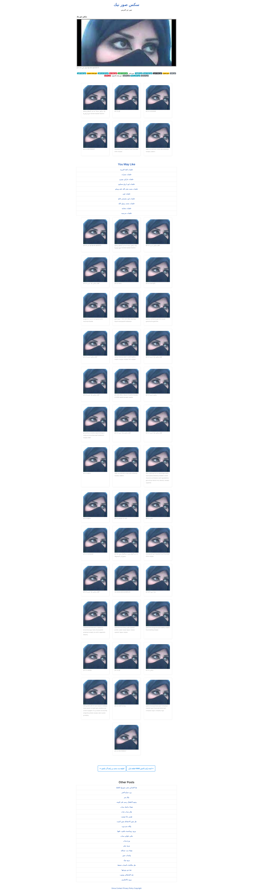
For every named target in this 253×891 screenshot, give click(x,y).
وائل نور (126, 797)
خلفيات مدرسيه (126, 213)
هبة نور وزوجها (126, 870)
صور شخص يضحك (135, 75)
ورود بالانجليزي (126, 880)
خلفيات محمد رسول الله (126, 204)
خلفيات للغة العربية (126, 170)
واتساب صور (126, 855)
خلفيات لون (126, 194)
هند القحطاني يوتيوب (126, 875)
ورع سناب (126, 841)
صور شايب (173, 73)
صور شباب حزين (157, 73)
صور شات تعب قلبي (103, 73)
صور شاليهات (138, 73)
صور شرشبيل (144, 75)
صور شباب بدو (113, 73)
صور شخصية (126, 75)
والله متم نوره (126, 826)
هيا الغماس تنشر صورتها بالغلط (126, 788)
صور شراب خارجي (122, 73)
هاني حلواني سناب (126, 836)
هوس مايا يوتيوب (126, 817)
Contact (119, 888)
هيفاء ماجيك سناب (126, 807)
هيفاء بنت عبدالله (126, 851)
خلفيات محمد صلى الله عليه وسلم (126, 189)
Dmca (114, 888)
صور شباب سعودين (92, 73)
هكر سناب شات (126, 812)
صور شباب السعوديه (117, 75)
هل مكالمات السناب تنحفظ (126, 865)
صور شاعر (131, 73)
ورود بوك (127, 860)
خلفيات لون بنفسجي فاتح (126, 199)
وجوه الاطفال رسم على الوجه (126, 802)
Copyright (138, 888)
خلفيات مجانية (126, 208)
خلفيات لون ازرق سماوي (126, 184)
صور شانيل (107, 75)
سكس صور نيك (126, 4)
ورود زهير (126, 846)
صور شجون (166, 73)
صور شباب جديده (148, 73)
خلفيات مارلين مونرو (126, 179)
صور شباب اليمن (81, 73)
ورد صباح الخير (126, 792)
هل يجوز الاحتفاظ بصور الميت (126, 821)
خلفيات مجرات (126, 174)
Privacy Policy (128, 888)
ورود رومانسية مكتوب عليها (126, 831)
